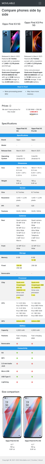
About (40, 460)
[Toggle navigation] (40, 3)
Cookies (34, 460)
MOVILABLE (8, 3)
